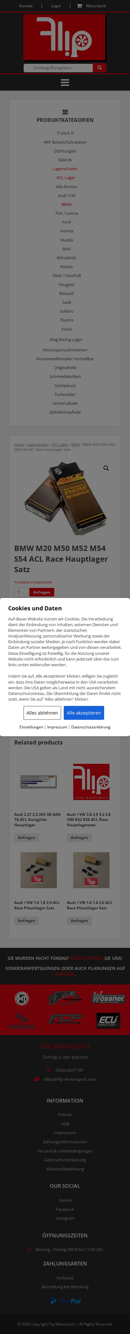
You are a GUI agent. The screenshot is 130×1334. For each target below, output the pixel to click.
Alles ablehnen (42, 713)
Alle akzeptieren (84, 713)
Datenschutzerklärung (90, 727)
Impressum (57, 727)
